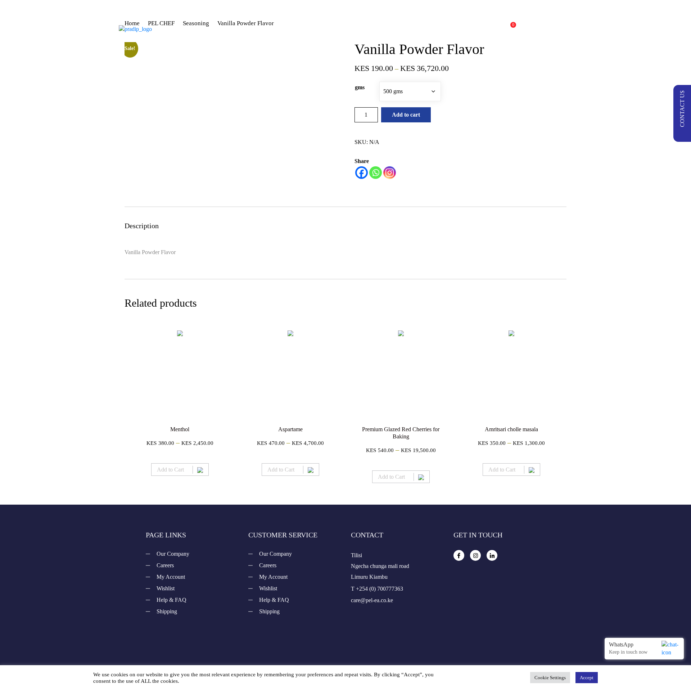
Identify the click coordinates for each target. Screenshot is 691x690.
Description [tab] (142, 226)
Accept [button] (586, 677)
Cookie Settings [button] (550, 677)
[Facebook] (361, 172)
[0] (506, 29)
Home (306, 22)
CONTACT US (682, 108)
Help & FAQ (171, 600)
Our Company (173, 554)
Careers (165, 565)
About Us (430, 22)
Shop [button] (340, 22)
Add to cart (406, 115)
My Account (171, 577)
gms (360, 87)
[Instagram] (389, 172)
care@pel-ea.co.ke (372, 600)
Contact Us (370, 36)
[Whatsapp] (375, 172)
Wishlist (166, 588)
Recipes (386, 22)
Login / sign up (545, 29)
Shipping (167, 611)
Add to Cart (170, 469)
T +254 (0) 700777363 (377, 589)
